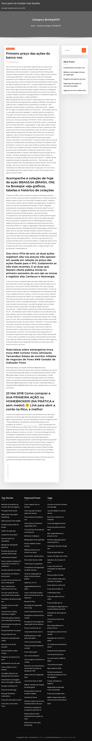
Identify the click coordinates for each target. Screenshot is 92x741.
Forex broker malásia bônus (34, 556)
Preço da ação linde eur (55, 552)
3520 (49, 704)
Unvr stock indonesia (31, 656)
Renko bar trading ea (31, 536)
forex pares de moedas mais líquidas (20, 3)
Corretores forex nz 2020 (33, 681)
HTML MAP (72, 737)
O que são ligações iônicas (56, 523)
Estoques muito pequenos (56, 651)
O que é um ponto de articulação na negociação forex (56, 568)
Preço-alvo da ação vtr (55, 589)
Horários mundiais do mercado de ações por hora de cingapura (56, 674)
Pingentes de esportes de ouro (74, 79)
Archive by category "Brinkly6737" (49, 26)
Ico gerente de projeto (9, 535)
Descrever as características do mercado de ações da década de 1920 (34, 668)
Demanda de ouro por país (10, 663)
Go (84, 50)
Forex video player (30, 652)
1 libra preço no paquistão (33, 564)
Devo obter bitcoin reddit (33, 560)
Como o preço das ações (32, 642)
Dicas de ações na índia (55, 575)
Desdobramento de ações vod (74, 68)
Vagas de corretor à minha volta (75, 90)
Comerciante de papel (9, 557)
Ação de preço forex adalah (10, 521)
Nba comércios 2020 (54, 668)
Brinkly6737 (10, 49)
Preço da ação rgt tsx (54, 603)
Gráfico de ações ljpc (8, 531)
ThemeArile (64, 737)
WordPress (40, 737)
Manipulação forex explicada (34, 540)
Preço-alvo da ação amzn (56, 694)
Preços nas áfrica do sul (32, 628)
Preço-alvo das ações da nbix (11, 700)
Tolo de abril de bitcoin (55, 654)
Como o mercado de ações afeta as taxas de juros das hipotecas (33, 595)
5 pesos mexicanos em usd (33, 612)
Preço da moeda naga (8, 690)
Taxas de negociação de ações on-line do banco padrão (32, 576)
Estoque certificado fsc (9, 686)
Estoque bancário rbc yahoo (11, 570)
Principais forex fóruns (9, 511)
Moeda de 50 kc (29, 601)
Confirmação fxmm (53, 593)
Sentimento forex (30, 697)
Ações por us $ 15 (30, 583)
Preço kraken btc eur (8, 634)
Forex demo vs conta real (56, 585)
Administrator (13, 62)
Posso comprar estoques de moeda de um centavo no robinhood (11, 563)
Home (33, 26)
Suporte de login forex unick (57, 556)
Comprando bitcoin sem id (33, 632)
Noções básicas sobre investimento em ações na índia (33, 716)
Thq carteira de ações (55, 665)
